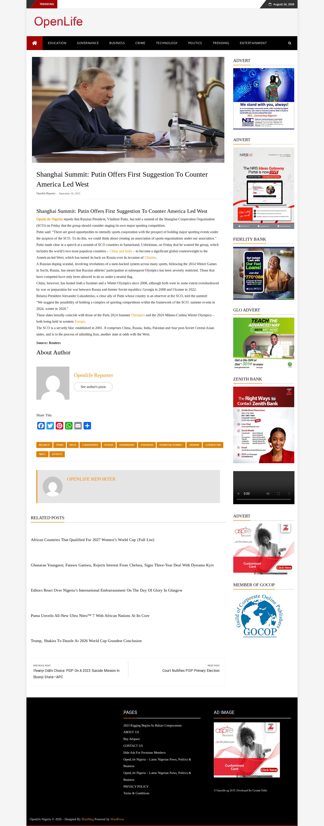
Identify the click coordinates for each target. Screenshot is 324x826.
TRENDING (221, 43)
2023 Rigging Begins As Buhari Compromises (152, 725)
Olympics (138, 315)
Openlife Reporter (46, 193)
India (72, 445)
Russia (108, 445)
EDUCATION (57, 43)
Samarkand (126, 445)
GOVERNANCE (88, 43)
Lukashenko (90, 445)
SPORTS (57, 454)
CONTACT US (133, 745)
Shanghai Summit (171, 445)
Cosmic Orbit (259, 790)
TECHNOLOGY (167, 43)
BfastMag (88, 819)
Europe (80, 321)
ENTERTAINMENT (253, 43)
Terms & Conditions (136, 793)
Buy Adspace (131, 739)
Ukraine (150, 257)
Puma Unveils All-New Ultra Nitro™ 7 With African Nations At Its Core (90, 615)
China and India (120, 251)
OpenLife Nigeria (49, 219)
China (59, 445)
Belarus (44, 445)
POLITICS (195, 43)
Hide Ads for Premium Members (144, 752)
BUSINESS (117, 43)
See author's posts (93, 387)
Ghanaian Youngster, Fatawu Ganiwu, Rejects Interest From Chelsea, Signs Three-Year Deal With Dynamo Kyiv (122, 565)
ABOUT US (131, 732)
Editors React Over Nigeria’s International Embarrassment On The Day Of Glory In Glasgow (106, 590)
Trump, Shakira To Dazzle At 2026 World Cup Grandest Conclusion (86, 641)
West (42, 454)
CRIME (140, 43)
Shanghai (147, 445)
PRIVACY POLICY (136, 786)
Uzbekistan (213, 445)
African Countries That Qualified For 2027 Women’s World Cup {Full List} (93, 540)
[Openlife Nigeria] (35, 43)
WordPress (117, 819)
